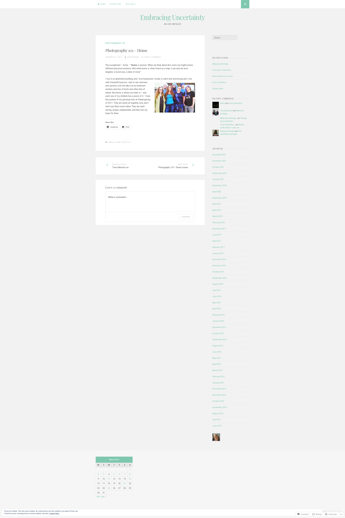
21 (125, 483)
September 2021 (219, 173)
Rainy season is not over (222, 76)
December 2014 (219, 389)
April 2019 (216, 210)
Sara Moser (133, 57)
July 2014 (216, 420)
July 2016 (216, 290)
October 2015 (218, 333)
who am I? (131, 4)
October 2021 (218, 167)
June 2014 (216, 426)
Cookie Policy (54, 513)
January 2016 (218, 321)
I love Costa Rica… (227, 125)
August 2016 (217, 284)
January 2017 (218, 253)
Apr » (103, 497)
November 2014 (219, 395)
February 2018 (218, 222)
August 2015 (217, 346)
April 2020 (216, 192)
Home (103, 4)
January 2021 (218, 179)
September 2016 (219, 278)
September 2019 (219, 198)
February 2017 (218, 247)
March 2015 (217, 370)
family (111, 142)
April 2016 (216, 309)
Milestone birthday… (228, 118)
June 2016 (216, 296)
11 (109, 479)
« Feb (98, 497)
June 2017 (216, 235)
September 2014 (219, 407)
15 (130, 479)
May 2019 (216, 204)
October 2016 (218, 272)
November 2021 (219, 161)
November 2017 (219, 229)
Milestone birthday (220, 64)
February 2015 (218, 376)
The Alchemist (226, 111)
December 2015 (219, 327)
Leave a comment (152, 57)
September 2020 (219, 185)
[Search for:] (224, 38)
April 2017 (216, 241)
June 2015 (216, 352)
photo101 (126, 142)
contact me (115, 4)
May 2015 (216, 358)
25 (109, 488)
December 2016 (219, 259)
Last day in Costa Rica (221, 70)
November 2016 (219, 266)
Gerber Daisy (217, 89)
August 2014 (217, 413)
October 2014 (218, 401)
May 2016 (216, 303)
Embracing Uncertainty (172, 17)
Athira (222, 103)
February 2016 (218, 315)
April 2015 (216, 364)
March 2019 (217, 216)
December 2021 (219, 155)
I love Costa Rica (219, 82)
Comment (185, 217)
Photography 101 (115, 43)
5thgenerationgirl (227, 131)
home (118, 142)
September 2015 (219, 339)
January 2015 (218, 383)
